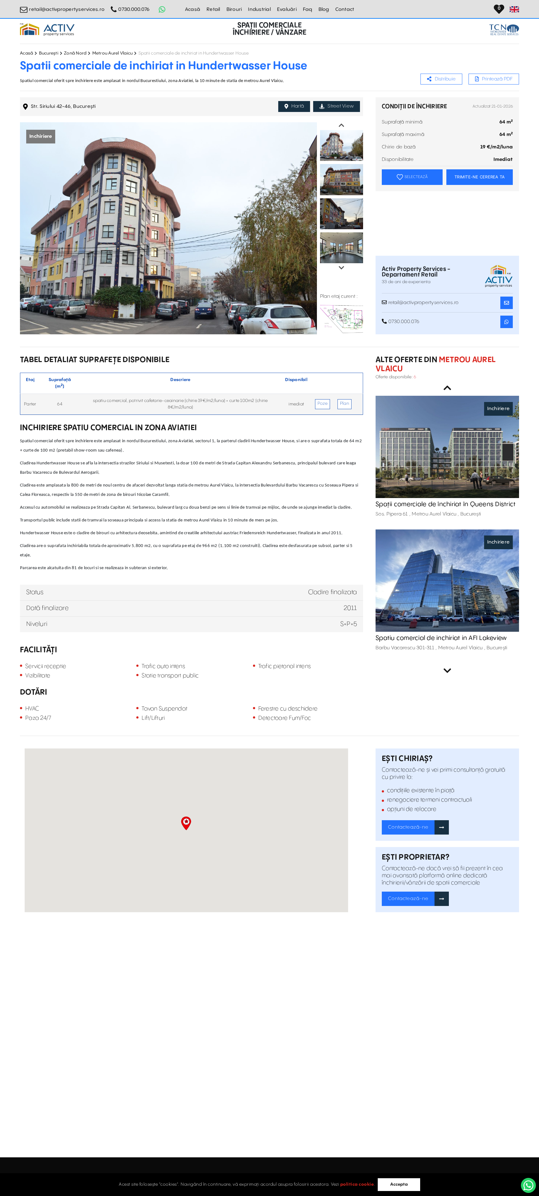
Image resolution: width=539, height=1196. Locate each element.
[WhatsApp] (528, 1185)
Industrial (259, 9)
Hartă (297, 106)
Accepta (399, 1184)
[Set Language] (514, 9)
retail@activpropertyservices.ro (66, 9)
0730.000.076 (133, 9)
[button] (186, 823)
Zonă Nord (75, 53)
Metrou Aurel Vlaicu (112, 53)
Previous (341, 125)
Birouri (234, 9)
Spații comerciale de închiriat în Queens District (446, 504)
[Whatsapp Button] (162, 9)
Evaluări (287, 9)
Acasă (192, 9)
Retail (213, 9)
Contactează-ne (408, 827)
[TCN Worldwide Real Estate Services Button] (504, 29)
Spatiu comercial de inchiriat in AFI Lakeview (441, 638)
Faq (307, 9)
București (48, 53)
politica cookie (357, 1184)
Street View (341, 106)
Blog (323, 9)
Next (341, 268)
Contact (344, 9)
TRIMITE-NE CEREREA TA (479, 176)
